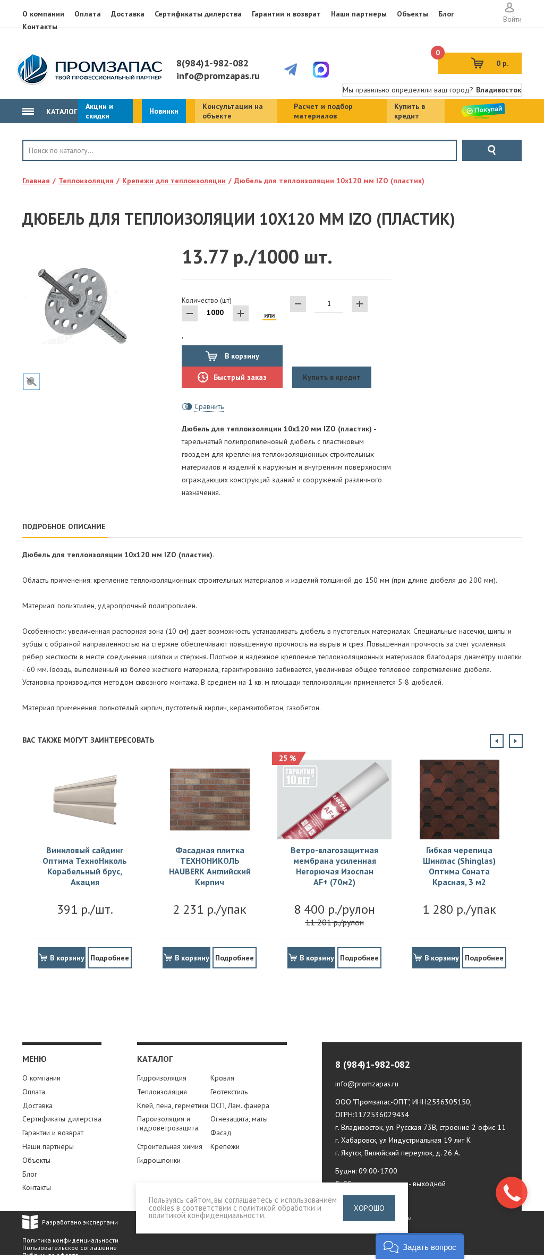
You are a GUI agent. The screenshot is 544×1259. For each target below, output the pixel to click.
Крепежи (225, 1146)
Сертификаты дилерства (198, 14)
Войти (512, 19)
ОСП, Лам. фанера (239, 1105)
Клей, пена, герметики (172, 1105)
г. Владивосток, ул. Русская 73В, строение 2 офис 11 (420, 1127)
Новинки (163, 111)
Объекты (412, 14)
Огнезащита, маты (239, 1119)
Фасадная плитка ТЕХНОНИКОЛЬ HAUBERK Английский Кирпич (210, 866)
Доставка (127, 14)
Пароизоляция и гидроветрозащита (167, 1123)
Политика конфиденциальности (70, 1240)
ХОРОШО (369, 1208)
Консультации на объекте (232, 111)
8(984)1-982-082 (212, 63)
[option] (84, 860)
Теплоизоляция (162, 1091)
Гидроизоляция (161, 1078)
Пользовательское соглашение (69, 1248)
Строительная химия (169, 1146)
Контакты (39, 26)
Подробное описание (64, 526)
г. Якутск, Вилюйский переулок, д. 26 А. (397, 1153)
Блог (446, 14)
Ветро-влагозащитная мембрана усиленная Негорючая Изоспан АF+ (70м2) (334, 866)
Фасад (221, 1132)
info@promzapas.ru (218, 76)
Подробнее (109, 958)
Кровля (58, 168)
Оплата (87, 14)
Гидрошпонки (159, 1160)
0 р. (473, 60)
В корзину (241, 356)
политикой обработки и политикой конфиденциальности (235, 1212)
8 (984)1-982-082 (372, 1064)
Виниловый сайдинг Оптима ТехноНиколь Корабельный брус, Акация (84, 866)
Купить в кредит (409, 111)
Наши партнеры (359, 14)
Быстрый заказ (240, 377)
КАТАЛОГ (61, 111)
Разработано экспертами (80, 1222)
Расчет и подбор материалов (323, 111)
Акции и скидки (99, 111)
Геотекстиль (229, 1091)
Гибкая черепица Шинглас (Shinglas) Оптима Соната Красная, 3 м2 (459, 866)
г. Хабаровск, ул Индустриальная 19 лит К (403, 1140)
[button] (420, 1246)
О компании (43, 14)
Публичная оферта (50, 1255)
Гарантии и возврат (286, 14)
